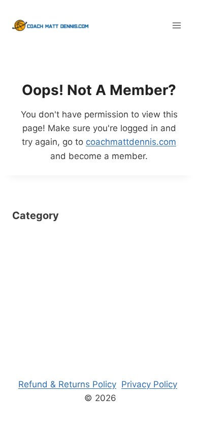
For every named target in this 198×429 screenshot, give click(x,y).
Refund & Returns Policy (67, 384)
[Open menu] (176, 25)
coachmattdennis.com (131, 142)
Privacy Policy (149, 384)
